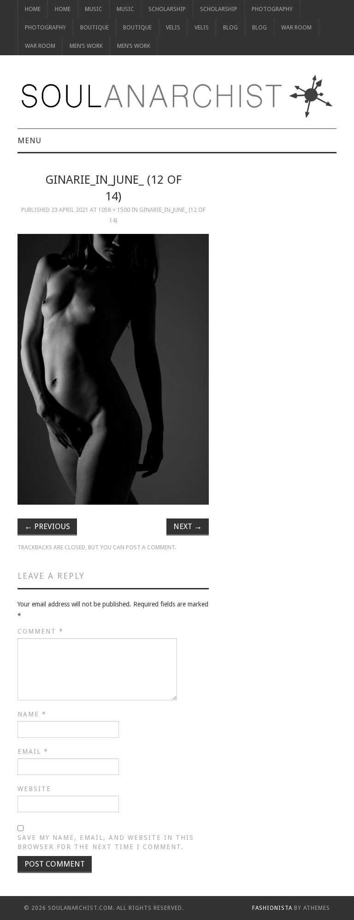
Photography (272, 9)
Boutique (94, 27)
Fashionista (272, 908)
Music (93, 9)
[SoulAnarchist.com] (177, 96)
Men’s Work (86, 45)
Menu (29, 140)
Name (32, 714)
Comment (41, 631)
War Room (296, 27)
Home (33, 9)
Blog (230, 27)
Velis (173, 27)
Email (33, 751)
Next (187, 526)
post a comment (150, 547)
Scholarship (167, 9)
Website (34, 788)
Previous (47, 526)
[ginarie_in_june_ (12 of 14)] (113, 369)
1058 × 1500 (114, 209)
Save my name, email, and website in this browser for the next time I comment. (106, 842)
